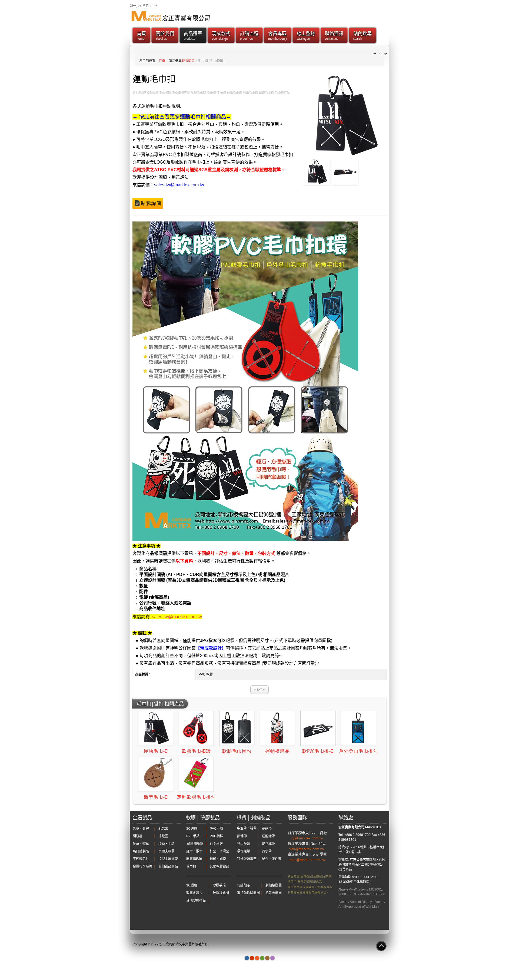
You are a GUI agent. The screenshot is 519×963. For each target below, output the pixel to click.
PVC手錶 (192, 836)
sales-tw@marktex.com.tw (179, 185)
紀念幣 (163, 828)
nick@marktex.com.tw (307, 849)
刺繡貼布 (243, 885)
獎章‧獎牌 (141, 828)
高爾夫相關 (166, 851)
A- (384, 54)
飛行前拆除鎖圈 (248, 893)
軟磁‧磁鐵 (218, 859)
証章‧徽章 (141, 844)
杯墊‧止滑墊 (219, 851)
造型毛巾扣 (156, 797)
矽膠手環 (219, 885)
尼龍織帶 (268, 836)
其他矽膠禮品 (196, 900)
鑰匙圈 (163, 836)
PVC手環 (216, 828)
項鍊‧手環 (166, 844)
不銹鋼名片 (141, 859)
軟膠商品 (188, 61)
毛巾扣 (191, 866)
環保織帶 (243, 851)
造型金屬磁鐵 (168, 859)
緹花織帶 (268, 844)
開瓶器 (137, 836)
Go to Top (381, 946)
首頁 (162, 61)
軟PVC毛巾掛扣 (318, 751)
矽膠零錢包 (194, 893)
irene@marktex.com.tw (307, 860)
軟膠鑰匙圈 (194, 859)
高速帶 (267, 828)
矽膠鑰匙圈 (221, 893)
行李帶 (267, 851)
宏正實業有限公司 (351, 827)
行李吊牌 (216, 844)
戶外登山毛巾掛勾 (358, 751)
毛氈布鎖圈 (273, 893)
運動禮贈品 (277, 751)
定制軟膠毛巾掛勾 (196, 797)
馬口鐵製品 (141, 851)
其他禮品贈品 (168, 866)
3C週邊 (191, 828)
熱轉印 (242, 836)
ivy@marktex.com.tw (307, 838)
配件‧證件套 (271, 859)
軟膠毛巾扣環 (196, 751)
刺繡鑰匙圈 (273, 885)
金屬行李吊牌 (142, 866)
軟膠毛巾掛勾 (236, 751)
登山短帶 (243, 844)
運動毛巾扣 (156, 751)
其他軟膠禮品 (219, 866)
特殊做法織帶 (247, 859)
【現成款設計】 (211, 648)
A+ (374, 54)
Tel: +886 (345, 835)
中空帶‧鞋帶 (247, 828)
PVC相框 (216, 836)
